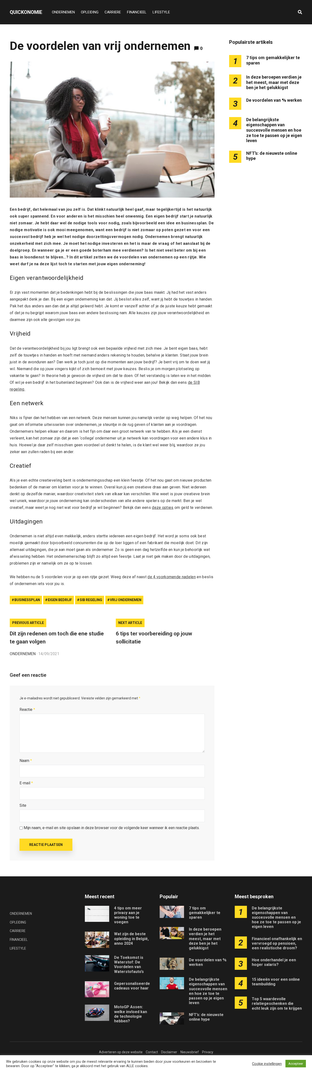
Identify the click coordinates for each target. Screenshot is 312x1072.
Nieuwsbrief (189, 1052)
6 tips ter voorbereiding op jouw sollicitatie (154, 638)
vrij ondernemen (125, 600)
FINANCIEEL (136, 12)
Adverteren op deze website (121, 1052)
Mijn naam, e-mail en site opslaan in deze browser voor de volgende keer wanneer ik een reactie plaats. (112, 827)
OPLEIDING (89, 12)
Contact (152, 1052)
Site (23, 805)
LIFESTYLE (161, 12)
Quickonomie (26, 12)
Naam (26, 760)
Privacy (207, 1052)
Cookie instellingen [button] (267, 1064)
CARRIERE (113, 12)
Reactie (27, 709)
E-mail (26, 783)
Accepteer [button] (295, 1063)
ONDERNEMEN (63, 12)
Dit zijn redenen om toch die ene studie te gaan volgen (57, 638)
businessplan (27, 600)
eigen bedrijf (60, 600)
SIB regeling (91, 600)
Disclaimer (169, 1052)
